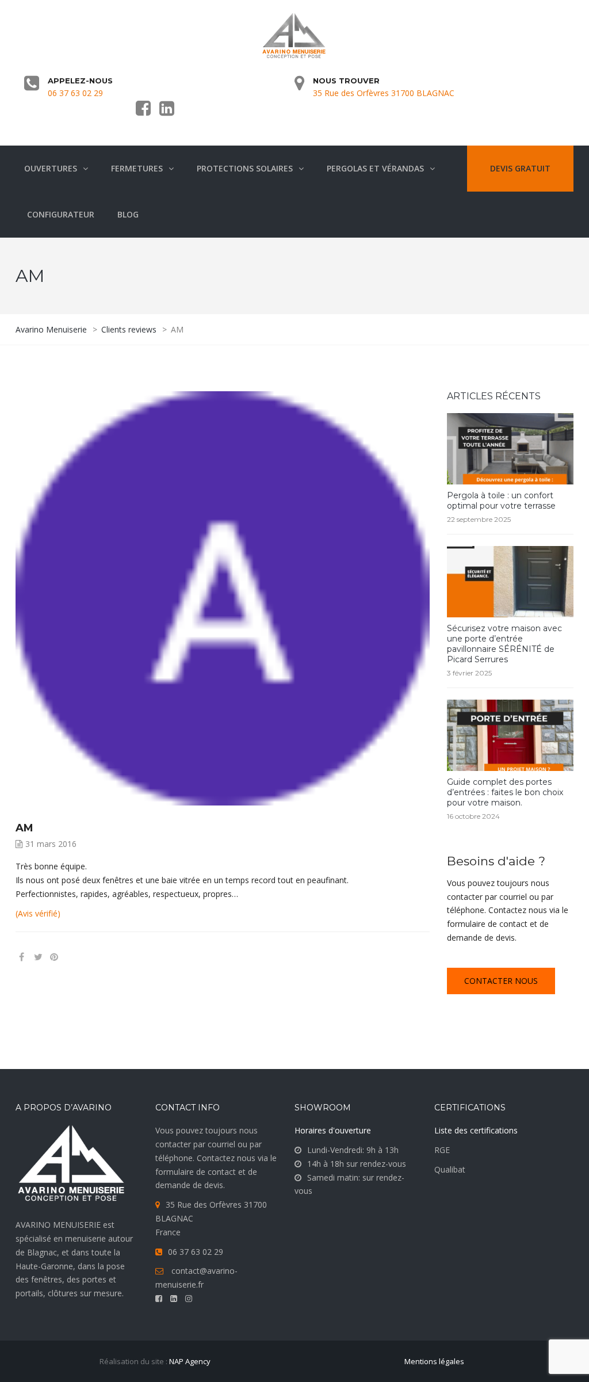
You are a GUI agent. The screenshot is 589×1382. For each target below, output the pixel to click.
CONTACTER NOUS (501, 980)
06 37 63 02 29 (75, 92)
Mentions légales (434, 1361)
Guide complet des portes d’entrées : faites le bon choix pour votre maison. (505, 792)
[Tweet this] (38, 957)
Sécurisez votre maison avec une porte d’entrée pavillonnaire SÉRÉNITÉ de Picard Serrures (504, 644)
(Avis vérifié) (38, 913)
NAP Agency (190, 1361)
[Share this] (21, 957)
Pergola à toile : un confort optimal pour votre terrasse (501, 500)
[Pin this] (71, 957)
